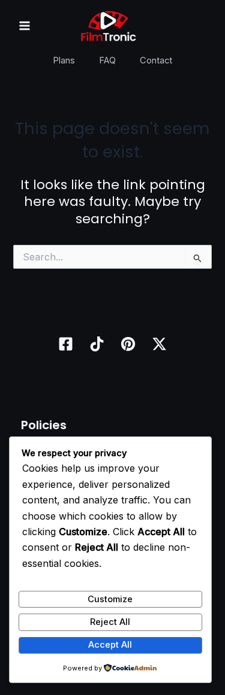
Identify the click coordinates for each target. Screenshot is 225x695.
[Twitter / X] (159, 343)
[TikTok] (96, 343)
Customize (110, 599)
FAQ (107, 60)
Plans (64, 60)
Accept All (110, 644)
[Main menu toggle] (24, 25)
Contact (156, 60)
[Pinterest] (128, 343)
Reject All (110, 622)
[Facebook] (65, 343)
